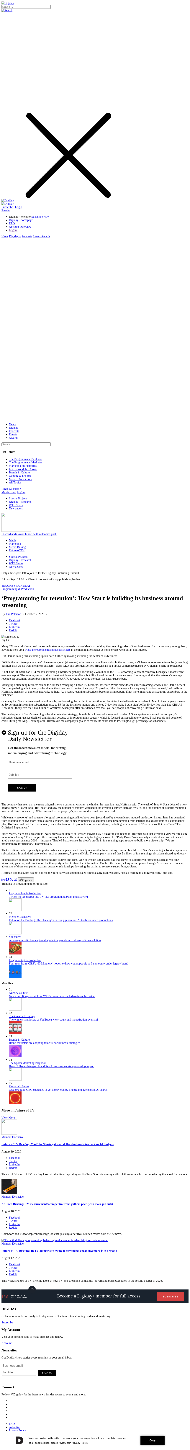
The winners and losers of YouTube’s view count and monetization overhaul (53, 1019)
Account (6, 1343)
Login (18, 207)
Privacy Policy (17, 1430)
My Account (8, 492)
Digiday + (15, 236)
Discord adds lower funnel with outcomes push (29, 534)
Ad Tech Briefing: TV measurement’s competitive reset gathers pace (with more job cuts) (57, 1204)
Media (12, 540)
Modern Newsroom (20, 479)
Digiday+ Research (20, 501)
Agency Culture (18, 992)
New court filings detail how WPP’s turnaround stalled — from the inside (52, 996)
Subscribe (7, 207)
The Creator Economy (22, 1016)
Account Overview (20, 226)
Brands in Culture (19, 472)
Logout (13, 230)
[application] (95, 1440)
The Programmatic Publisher (25, 459)
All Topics (15, 482)
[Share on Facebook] (7, 880)
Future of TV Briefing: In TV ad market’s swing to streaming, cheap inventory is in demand (59, 1250)
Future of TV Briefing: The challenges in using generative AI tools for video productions (61, 920)
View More (8, 1117)
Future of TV (16, 550)
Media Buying (17, 547)
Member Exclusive (20, 916)
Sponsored (15, 936)
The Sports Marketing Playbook (27, 1063)
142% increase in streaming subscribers (47, 649)
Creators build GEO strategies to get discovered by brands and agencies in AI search (58, 1089)
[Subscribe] (7, 203)
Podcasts (27, 236)
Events (37, 236)
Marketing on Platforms (23, 465)
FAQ (12, 223)
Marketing (15, 543)
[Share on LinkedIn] (3, 880)
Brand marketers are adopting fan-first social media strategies (44, 1042)
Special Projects (18, 498)
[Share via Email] (15, 880)
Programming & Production (17, 589)
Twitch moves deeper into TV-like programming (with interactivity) (48, 896)
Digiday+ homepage (21, 220)
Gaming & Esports (20, 475)
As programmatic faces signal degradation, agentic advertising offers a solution (55, 940)
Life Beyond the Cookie (23, 469)
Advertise (14, 1427)
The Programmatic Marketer (25, 462)
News (4, 236)
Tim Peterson (13, 614)
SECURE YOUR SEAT (15, 585)
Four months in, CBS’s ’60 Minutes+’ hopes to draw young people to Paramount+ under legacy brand (68, 963)
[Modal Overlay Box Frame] (95, 763)
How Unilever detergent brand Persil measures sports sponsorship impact (51, 1066)
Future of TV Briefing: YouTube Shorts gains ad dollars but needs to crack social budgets (57, 1144)
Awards (45, 236)
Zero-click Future (19, 1086)
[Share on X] (11, 880)
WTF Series (16, 505)
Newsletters (16, 508)
